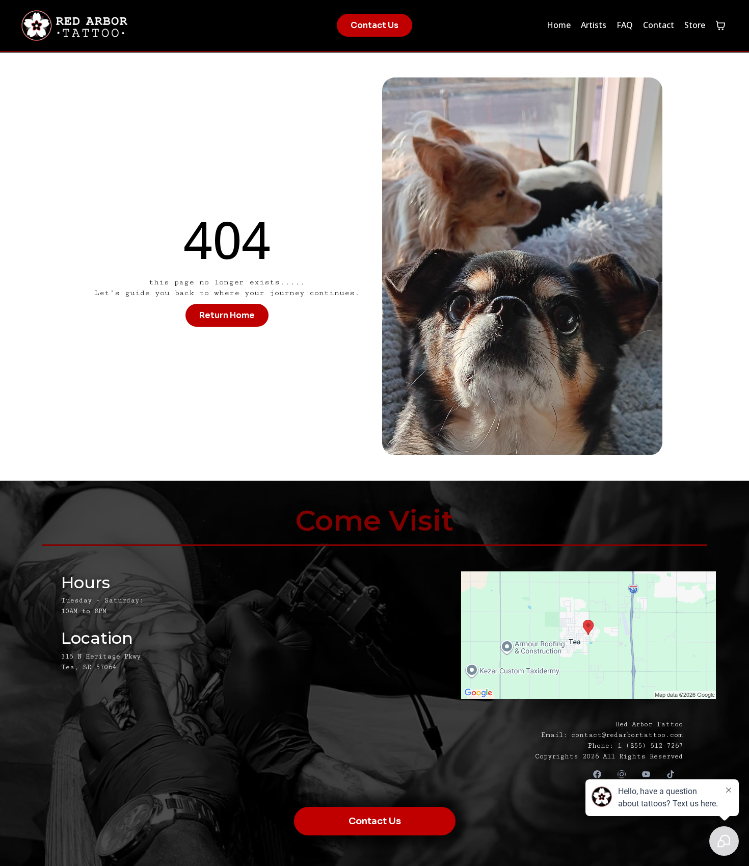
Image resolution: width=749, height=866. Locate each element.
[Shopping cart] (720, 25)
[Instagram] (621, 774)
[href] (553, 635)
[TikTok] (670, 774)
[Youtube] (646, 774)
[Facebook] (597, 774)
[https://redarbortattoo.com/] (135, 25)
